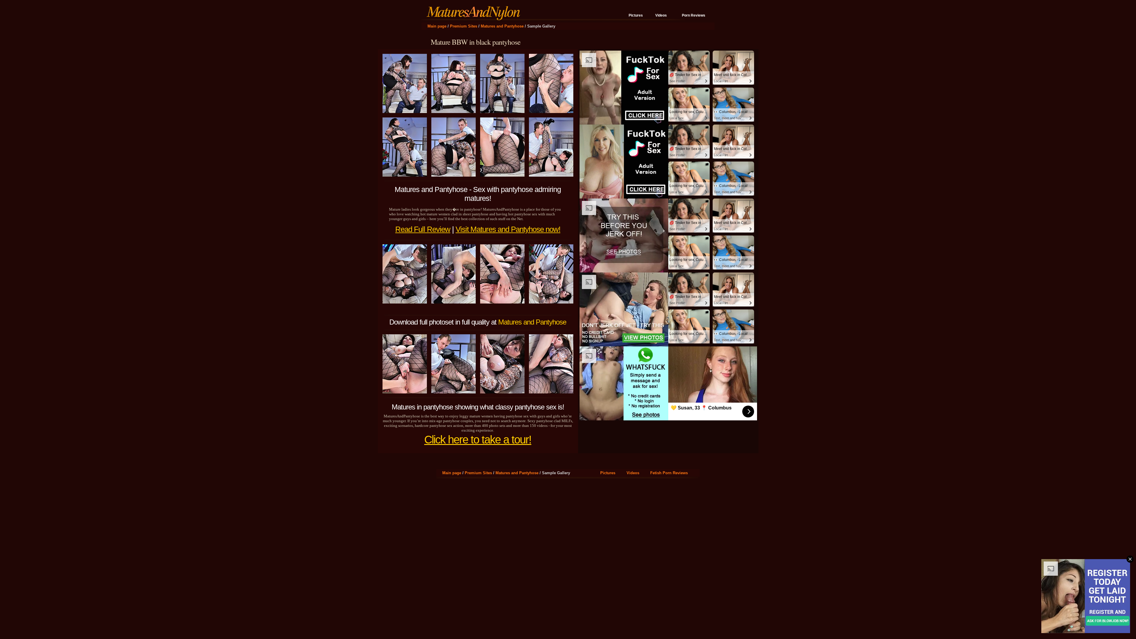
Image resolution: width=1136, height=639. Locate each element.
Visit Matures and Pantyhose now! (508, 229)
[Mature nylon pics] (475, 17)
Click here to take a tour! (477, 439)
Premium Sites (463, 26)
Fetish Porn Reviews (669, 473)
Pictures (636, 15)
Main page (436, 26)
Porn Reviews (693, 15)
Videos (661, 15)
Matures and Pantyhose (502, 26)
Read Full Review (422, 229)
